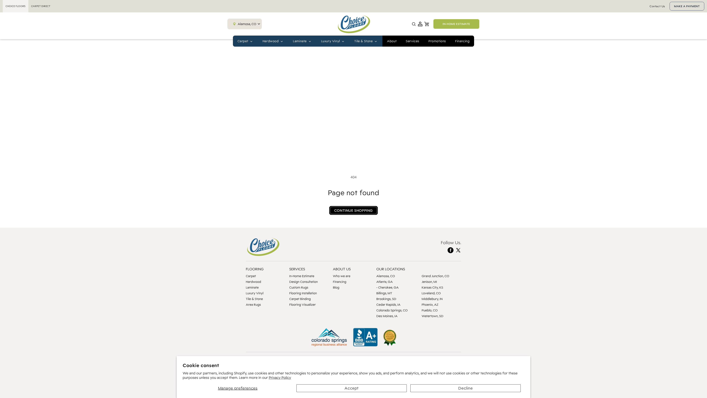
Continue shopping (353, 210)
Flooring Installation (303, 293)
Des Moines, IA (387, 316)
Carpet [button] (243, 41)
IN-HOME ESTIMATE (456, 23)
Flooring (255, 269)
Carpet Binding (300, 299)
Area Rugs (253, 304)
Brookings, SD (386, 299)
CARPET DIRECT (40, 6)
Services (412, 41)
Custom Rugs (298, 287)
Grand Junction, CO (435, 276)
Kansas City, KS (432, 287)
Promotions (437, 41)
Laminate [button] (300, 41)
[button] (413, 24)
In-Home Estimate (301, 276)
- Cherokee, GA (387, 287)
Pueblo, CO (430, 310)
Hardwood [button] (271, 41)
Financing (462, 41)
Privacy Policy (280, 378)
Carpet (251, 276)
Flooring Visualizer (302, 304)
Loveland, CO (431, 293)
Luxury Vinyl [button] (331, 41)
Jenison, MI (429, 282)
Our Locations (390, 269)
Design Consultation (303, 282)
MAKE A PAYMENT (687, 6)
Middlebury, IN (432, 299)
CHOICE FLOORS (16, 6)
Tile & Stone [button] (364, 41)
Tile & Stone (254, 299)
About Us (342, 269)
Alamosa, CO (385, 276)
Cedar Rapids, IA (388, 304)
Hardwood (253, 282)
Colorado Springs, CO (392, 310)
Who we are (341, 276)
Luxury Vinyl (254, 293)
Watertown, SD (432, 316)
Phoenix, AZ (430, 304)
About (392, 41)
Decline (465, 388)
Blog (336, 287)
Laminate (252, 287)
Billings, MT (384, 293)
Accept (351, 388)
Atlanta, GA (384, 282)
